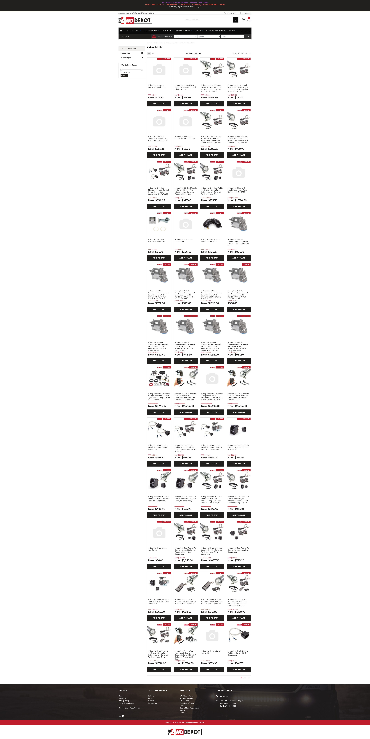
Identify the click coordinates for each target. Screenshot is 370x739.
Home (121, 696)
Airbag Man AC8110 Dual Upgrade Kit (184, 240)
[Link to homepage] (121, 31)
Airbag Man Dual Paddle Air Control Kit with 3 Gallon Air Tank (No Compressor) (185, 499)
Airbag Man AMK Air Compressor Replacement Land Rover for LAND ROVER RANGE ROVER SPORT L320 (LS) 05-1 (211, 346)
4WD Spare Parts (132, 30)
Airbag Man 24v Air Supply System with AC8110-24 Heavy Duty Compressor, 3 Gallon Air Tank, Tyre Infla (238, 140)
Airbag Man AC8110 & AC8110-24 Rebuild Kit (156, 240)
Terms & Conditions (126, 703)
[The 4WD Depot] (185, 729)
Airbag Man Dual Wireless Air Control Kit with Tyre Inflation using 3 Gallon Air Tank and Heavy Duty (158, 654)
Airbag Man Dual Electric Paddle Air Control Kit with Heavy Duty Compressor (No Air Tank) (185, 448)
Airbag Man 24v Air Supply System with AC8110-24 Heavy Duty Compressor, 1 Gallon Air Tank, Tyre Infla (211, 140)
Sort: (234, 53)
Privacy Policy (124, 701)
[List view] (153, 53)
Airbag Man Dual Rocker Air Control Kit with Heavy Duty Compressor (238, 550)
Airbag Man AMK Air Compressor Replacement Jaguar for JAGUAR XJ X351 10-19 (238, 242)
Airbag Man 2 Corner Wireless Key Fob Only (156, 86)
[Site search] (235, 20)
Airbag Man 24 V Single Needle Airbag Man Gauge (185, 138)
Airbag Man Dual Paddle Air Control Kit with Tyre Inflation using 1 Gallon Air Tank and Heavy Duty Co (211, 500)
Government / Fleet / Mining (129, 708)
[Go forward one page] (249, 678)
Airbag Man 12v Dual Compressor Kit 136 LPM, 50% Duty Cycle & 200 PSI (158, 139)
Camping (198, 30)
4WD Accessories (151, 30)
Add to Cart (159, 104)
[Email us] (120, 717)
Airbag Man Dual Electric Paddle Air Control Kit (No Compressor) (158, 447)
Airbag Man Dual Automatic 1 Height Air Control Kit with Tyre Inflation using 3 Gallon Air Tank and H (159, 397)
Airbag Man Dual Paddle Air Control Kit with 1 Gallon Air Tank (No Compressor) (158, 499)
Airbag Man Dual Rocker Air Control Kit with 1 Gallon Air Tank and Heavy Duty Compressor (185, 551)
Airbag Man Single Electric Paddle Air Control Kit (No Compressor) (238, 653)
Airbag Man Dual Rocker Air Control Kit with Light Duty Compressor (158, 601)
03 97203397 (231, 13)
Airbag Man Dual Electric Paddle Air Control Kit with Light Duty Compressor (211, 447)
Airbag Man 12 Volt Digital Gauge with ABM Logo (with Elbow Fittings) (185, 87)
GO (247, 36)
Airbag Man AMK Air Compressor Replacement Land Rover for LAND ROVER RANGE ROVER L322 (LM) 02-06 (238, 294)
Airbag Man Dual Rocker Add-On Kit (157, 549)
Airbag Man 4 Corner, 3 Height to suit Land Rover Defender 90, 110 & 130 (237, 190)
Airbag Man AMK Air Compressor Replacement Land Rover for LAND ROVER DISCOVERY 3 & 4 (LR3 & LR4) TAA (185, 294)
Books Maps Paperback (215, 30)
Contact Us (152, 703)
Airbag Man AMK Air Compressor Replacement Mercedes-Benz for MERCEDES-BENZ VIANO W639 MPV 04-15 (238, 346)
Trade (121, 705)
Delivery (151, 696)
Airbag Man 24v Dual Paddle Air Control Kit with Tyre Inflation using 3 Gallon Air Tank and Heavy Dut (212, 191)
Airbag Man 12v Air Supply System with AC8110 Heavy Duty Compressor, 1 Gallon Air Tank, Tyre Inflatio (211, 88)
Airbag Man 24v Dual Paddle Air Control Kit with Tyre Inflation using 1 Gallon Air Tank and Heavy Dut (186, 191)
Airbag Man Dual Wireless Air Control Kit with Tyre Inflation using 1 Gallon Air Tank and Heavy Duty (238, 603)
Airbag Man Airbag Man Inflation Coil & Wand (210, 240)
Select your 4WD (165, 36)
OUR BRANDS (124, 36)
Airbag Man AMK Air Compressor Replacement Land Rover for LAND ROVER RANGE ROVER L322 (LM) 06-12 (158, 346)
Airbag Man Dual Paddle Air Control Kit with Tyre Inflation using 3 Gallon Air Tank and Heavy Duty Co (238, 500)
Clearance (245, 30)
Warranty (151, 701)
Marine (232, 30)
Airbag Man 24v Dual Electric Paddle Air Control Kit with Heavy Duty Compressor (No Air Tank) (158, 191)
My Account (246, 13)
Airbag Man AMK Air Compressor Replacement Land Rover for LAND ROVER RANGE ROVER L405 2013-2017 (185, 346)
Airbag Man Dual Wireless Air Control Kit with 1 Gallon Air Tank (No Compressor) (185, 601)
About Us (122, 698)
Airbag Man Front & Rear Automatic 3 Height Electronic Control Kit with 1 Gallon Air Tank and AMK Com (185, 655)
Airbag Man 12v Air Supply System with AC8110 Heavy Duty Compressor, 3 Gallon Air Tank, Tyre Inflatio (238, 88)
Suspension (166, 30)
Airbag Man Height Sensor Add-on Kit (211, 652)
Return (150, 698)
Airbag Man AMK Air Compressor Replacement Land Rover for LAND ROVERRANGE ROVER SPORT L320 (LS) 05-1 (158, 294)
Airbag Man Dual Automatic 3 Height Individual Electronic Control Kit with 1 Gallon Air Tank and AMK (185, 397)
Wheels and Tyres (183, 30)
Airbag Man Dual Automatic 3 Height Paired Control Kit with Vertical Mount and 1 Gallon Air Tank (238, 397)
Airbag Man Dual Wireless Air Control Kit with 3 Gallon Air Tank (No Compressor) (211, 601)
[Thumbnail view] (149, 53)
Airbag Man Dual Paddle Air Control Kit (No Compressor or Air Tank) (238, 447)
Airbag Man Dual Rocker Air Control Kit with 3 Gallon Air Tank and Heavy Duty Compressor (211, 551)
